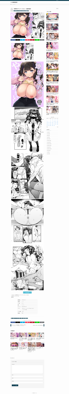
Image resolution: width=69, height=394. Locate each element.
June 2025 (48, 153)
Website (13, 381)
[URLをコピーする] (42, 40)
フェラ (20, 318)
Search (57, 8)
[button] (13, 40)
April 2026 (48, 137)
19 (57, 122)
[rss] (56, 0)
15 (50, 122)
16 (52, 122)
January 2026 (49, 142)
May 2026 (48, 135)
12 (57, 121)
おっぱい (12, 318)
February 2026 (49, 140)
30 (52, 125)
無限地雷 (27, 318)
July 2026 (48, 132)
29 (50, 125)
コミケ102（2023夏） (16, 318)
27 (47, 125)
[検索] (57, 0)
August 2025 (48, 150)
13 (47, 122)
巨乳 (24, 318)
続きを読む (27, 292)
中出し (22, 318)
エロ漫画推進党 (14, 2)
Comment (13, 364)
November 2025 (49, 145)
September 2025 (49, 148)
